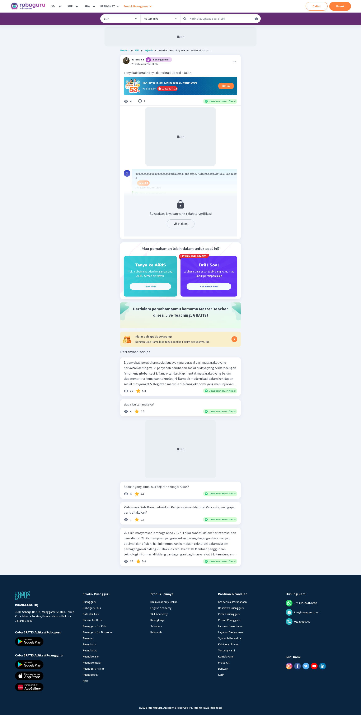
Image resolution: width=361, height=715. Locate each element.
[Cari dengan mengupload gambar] (256, 18)
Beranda (125, 50)
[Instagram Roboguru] (289, 666)
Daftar (317, 6)
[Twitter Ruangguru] (306, 666)
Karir (221, 675)
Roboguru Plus (92, 608)
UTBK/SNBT (107, 6)
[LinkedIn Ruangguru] (322, 666)
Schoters (156, 626)
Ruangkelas (90, 650)
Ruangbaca (90, 644)
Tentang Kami (226, 650)
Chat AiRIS (150, 286)
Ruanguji (88, 638)
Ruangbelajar (91, 656)
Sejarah (148, 50)
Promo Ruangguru (229, 620)
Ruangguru (89, 602)
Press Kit (223, 662)
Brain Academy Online (164, 602)
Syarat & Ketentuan (230, 638)
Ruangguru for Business (97, 632)
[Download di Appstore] (45, 675)
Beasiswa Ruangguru (231, 608)
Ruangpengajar (92, 662)
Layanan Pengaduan (230, 632)
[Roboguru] (29, 6)
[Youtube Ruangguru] (314, 666)
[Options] (234, 61)
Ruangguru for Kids (95, 626)
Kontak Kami (226, 656)
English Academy (161, 608)
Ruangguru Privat (93, 668)
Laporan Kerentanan (230, 626)
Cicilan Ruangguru (229, 614)
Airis (85, 681)
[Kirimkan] (184, 18)
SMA (87, 6)
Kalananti (156, 632)
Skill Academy (159, 614)
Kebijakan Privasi (228, 644)
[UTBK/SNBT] (117, 6)
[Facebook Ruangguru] (297, 666)
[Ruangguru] (22, 595)
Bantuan (223, 668)
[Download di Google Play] (45, 641)
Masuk (340, 6)
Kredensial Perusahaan (232, 602)
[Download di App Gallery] (45, 687)
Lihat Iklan (181, 223)
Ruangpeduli (90, 675)
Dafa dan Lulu (91, 614)
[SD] (59, 6)
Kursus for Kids (92, 620)
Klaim (226, 86)
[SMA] (94, 6)
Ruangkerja (157, 620)
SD (53, 6)
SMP (70, 6)
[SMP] (76, 6)
